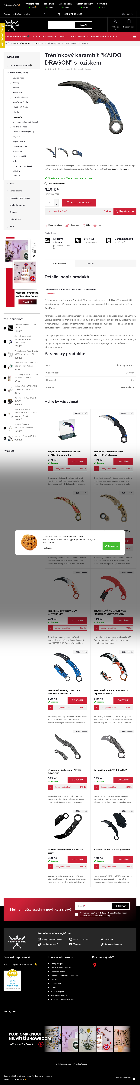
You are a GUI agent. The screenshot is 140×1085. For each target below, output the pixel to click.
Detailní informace (119, 169)
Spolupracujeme (57, 992)
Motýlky (16, 112)
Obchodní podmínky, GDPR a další (65, 976)
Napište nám (56, 984)
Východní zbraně (17, 205)
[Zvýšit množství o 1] (56, 201)
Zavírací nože (18, 78)
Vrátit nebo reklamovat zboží (63, 999)
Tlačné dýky (18, 151)
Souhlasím (113, 546)
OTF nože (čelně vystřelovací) (25, 122)
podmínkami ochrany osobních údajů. (96, 915)
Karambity (17, 117)
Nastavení (47, 548)
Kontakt (18, 14)
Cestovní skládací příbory (23, 131)
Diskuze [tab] (90, 263)
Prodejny (7, 14)
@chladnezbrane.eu (113, 944)
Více (12, 226)
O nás (53, 988)
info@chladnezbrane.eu (52, 939)
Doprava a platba (58, 972)
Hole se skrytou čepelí (22, 166)
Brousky (16, 171)
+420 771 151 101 (81, 939)
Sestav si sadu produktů (61, 968)
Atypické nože (19, 136)
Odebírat (121, 906)
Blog (28, 14)
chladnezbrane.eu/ (50, 944)
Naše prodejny (57, 964)
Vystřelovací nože (20, 102)
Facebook (109, 939)
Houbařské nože (20, 146)
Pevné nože (18, 92)
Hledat (83, 24)
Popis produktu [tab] (60, 263)
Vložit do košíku (81, 202)
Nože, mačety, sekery (19, 72)
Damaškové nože (20, 97)
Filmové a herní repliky (20, 198)
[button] (67, 472)
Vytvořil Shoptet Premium (126, 1078)
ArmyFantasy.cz (80, 1064)
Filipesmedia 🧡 (20, 1079)
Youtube (77, 944)
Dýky (15, 161)
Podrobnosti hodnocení (81, 69)
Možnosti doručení (57, 183)
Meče (12, 183)
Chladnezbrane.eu (63, 1064)
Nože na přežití (19, 156)
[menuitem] (17, 36)
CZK (128, 14)
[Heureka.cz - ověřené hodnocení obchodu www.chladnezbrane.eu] (12, 980)
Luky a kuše (15, 219)
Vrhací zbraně (16, 191)
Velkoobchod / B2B (59, 995)
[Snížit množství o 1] (56, 204)
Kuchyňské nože (20, 127)
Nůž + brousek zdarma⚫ (21, 65)
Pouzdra (16, 175)
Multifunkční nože (20, 107)
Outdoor (13, 212)
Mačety (16, 82)
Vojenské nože (19, 141)
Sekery (16, 87)
